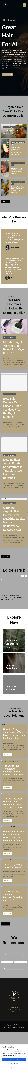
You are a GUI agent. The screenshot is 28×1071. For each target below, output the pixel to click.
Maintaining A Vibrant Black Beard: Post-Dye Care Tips (13, 347)
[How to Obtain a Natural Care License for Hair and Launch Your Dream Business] (5, 148)
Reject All (14, 1067)
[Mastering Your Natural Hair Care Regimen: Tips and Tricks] (5, 168)
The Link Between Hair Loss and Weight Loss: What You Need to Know (13, 803)
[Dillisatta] (5, 5)
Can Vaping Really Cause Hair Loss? (13, 866)
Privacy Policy (14, 1007)
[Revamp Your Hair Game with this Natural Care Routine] (5, 187)
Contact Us (14, 1013)
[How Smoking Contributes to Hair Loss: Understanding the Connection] (3, 724)
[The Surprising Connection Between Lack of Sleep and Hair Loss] (10, 761)
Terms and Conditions (14, 1009)
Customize (14, 1063)
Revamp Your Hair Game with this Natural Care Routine (17, 189)
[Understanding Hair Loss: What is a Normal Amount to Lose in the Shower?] (11, 826)
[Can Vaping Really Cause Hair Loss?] (6, 859)
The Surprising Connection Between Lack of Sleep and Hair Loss (13, 770)
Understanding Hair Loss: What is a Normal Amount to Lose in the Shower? (13, 836)
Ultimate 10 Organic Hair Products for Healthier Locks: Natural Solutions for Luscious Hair (14, 518)
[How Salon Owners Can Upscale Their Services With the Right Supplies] (14, 381)
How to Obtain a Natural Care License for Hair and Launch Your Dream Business (17, 150)
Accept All (14, 1059)
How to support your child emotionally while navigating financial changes (11, 597)
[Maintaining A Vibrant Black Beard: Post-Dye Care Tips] (14, 326)
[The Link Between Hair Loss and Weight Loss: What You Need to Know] (8, 794)
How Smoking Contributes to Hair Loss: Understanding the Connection (14, 733)
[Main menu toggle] (24, 5)
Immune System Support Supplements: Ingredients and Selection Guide (13, 131)
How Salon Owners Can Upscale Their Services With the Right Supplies (12, 408)
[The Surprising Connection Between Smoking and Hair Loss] (9, 886)
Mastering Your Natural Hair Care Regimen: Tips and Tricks (17, 170)
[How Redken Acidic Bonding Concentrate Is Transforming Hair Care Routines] (14, 444)
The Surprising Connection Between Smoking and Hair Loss (12, 896)
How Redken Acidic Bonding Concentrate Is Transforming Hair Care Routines (13, 469)
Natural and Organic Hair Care (12, 644)
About (14, 1011)
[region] (14, 1057)
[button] (26, 576)
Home (14, 1006)
